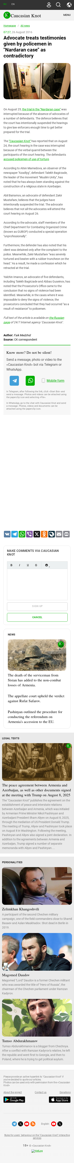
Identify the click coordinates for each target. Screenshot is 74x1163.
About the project (12, 1092)
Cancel (37, 617)
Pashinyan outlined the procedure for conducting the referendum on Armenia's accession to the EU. (35, 716)
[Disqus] (37, 478)
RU (4, 4)
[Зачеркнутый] (36, 565)
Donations (65, 1092)
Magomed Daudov (16, 974)
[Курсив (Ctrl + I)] (19, 565)
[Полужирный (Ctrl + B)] (11, 565)
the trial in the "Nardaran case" (41, 109)
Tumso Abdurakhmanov (20, 1040)
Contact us (40, 1092)
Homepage (9, 25)
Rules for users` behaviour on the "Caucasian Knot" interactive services (37, 1137)
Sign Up (37, 606)
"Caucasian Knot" (20, 141)
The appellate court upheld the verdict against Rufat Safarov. (36, 698)
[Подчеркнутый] (28, 565)
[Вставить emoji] (46, 565)
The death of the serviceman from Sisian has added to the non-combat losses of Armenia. (34, 680)
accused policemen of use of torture (26, 159)
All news (25, 25)
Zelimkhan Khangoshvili (20, 908)
